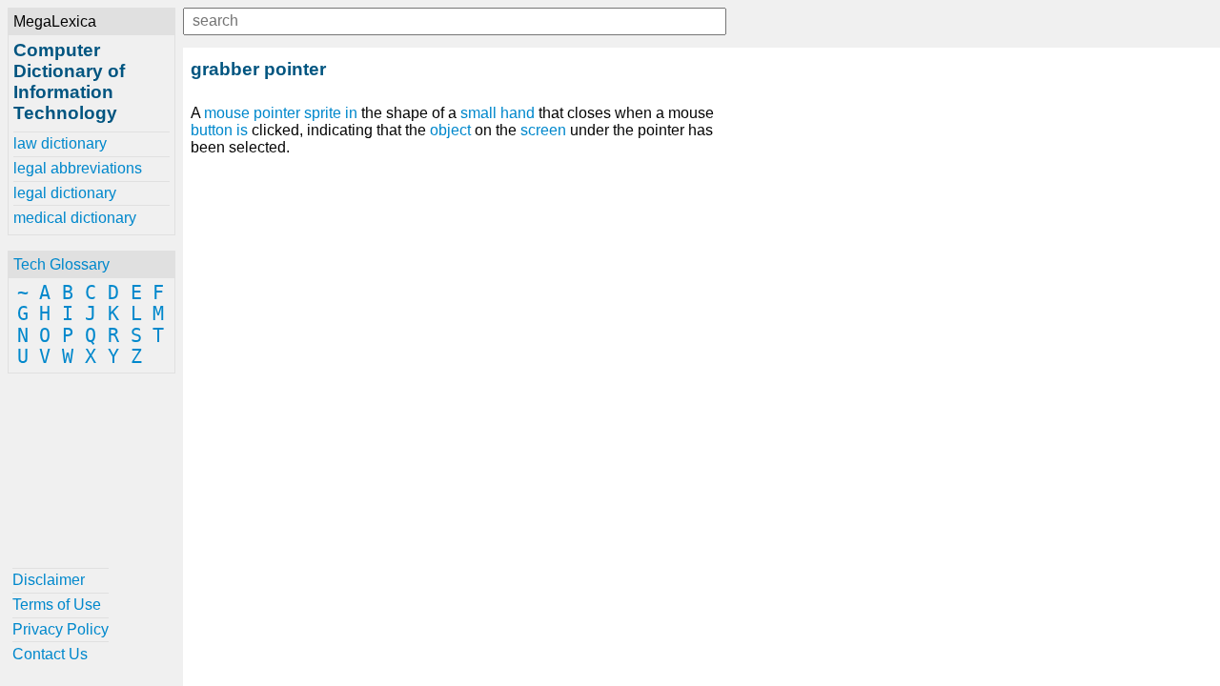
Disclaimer (48, 580)
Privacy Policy (60, 629)
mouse (227, 113)
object (450, 130)
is (242, 130)
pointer (277, 113)
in (351, 113)
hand (517, 113)
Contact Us (50, 654)
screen (543, 130)
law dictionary (60, 143)
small (478, 113)
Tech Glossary (61, 264)
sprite (322, 113)
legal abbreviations (77, 168)
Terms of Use (56, 604)
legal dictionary (64, 193)
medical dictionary (74, 218)
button (212, 130)
